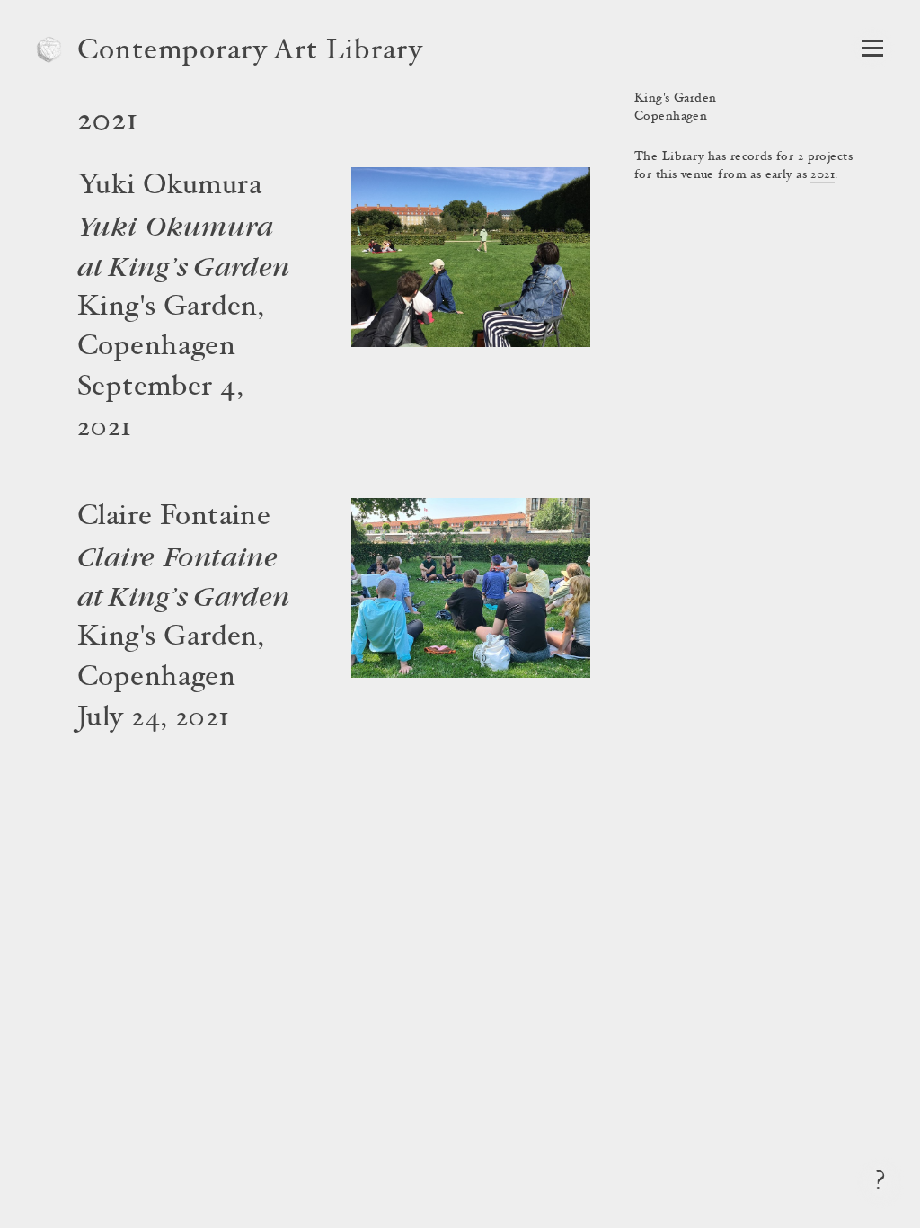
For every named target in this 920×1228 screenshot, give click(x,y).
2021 (822, 175)
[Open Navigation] (873, 48)
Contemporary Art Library (250, 52)
